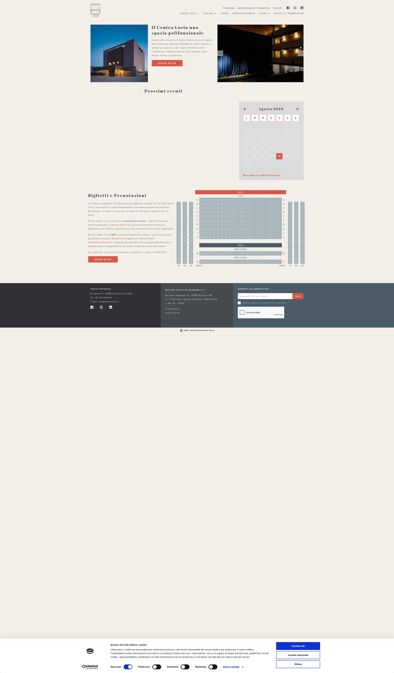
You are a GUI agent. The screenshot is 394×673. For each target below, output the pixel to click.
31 (247, 163)
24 (246, 156)
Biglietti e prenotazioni (289, 13)
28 (279, 156)
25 (254, 156)
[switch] (156, 666)
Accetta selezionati (298, 655)
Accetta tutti (298, 646)
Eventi (263, 13)
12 (263, 140)
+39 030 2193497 (103, 297)
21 (279, 148)
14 (279, 140)
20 (271, 148)
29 (287, 156)
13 (271, 140)
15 (287, 140)
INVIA (298, 296)
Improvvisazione (243, 13)
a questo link (117, 224)
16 (296, 140)
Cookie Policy (172, 313)
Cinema (225, 13)
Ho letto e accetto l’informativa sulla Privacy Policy (264, 303)
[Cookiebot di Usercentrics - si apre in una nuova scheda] (90, 667)
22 (287, 148)
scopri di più (167, 63)
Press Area (228, 7)
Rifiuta (298, 664)
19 (263, 148)
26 (263, 156)
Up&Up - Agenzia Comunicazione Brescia (198, 330)
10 (247, 140)
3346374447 (119, 238)
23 (295, 148)
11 (255, 140)
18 (255, 148)
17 (247, 148)
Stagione (208, 13)
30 (295, 156)
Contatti (277, 7)
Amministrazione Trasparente (253, 7)
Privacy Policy (172, 309)
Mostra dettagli (231, 667)
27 (271, 156)
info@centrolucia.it (100, 242)
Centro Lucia (188, 13)
